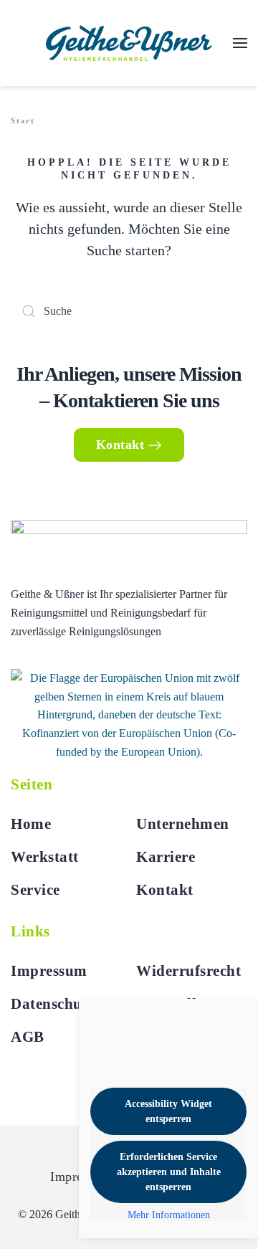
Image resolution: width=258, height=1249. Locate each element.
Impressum (49, 970)
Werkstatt (45, 856)
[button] (240, 43)
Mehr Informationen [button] (169, 1215)
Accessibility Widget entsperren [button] (168, 1111)
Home (31, 823)
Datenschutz (53, 1003)
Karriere (165, 856)
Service (35, 889)
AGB (27, 1036)
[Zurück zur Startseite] (129, 43)
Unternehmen (182, 823)
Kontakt (120, 444)
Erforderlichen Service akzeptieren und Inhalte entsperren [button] (169, 1171)
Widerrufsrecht (188, 970)
